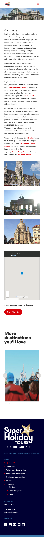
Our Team (12, 487)
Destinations (10, 466)
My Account (10, 462)
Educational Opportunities (15, 473)
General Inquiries (15, 490)
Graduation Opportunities (15, 477)
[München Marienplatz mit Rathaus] (22, 185)
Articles (9, 480)
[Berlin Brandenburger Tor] (22, 214)
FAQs (11, 494)
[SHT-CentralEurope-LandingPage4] (22, 243)
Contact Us (10, 484)
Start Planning (13, 312)
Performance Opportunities (16, 470)
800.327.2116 (9, 504)
